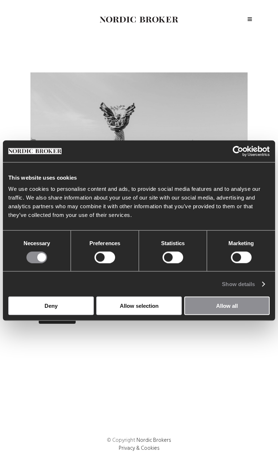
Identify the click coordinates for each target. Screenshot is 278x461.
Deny (51, 306)
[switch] (104, 257)
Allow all (227, 306)
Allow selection (139, 306)
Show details (238, 284)
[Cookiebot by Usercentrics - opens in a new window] (238, 151)
